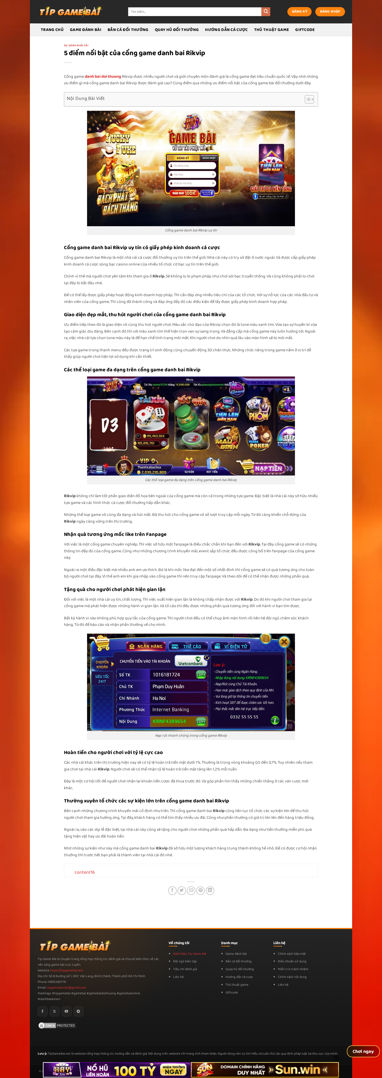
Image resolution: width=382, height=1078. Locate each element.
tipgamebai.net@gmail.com (66, 987)
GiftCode (305, 30)
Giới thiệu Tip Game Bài (189, 954)
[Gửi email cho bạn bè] (191, 890)
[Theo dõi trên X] (55, 1011)
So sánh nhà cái (76, 45)
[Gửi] (265, 11)
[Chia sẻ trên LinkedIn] (210, 890)
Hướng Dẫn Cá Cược (226, 30)
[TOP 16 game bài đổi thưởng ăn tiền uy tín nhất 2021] (70, 11)
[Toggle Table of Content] (307, 99)
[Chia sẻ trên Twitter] (181, 890)
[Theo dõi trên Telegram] (78, 1011)
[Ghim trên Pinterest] (200, 890)
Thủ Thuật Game (271, 30)
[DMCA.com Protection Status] (57, 1025)
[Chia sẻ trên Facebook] (172, 890)
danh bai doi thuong (103, 76)
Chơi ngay (363, 1052)
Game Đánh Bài (85, 30)
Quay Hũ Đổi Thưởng (177, 30)
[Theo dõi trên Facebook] (43, 1011)
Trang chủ (52, 30)
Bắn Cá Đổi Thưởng (128, 30)
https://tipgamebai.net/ (66, 970)
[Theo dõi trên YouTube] (66, 1011)
